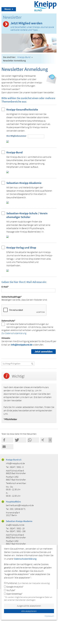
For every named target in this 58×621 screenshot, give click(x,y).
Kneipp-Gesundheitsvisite (22, 109)
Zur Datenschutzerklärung (13, 333)
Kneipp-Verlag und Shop (21, 247)
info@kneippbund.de (22, 344)
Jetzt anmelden (43, 351)
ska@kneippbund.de (15, 524)
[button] (7, 440)
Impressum (49, 616)
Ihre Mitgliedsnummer (16, 135)
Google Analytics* (14, 586)
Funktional (28, 583)
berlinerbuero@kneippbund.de (20, 505)
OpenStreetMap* (14, 593)
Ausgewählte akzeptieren (29, 605)
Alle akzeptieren (29, 611)
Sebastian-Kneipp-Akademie (23, 183)
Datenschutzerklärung (25, 558)
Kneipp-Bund (23, 57)
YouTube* (10, 590)
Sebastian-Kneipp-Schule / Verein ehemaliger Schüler (27, 215)
